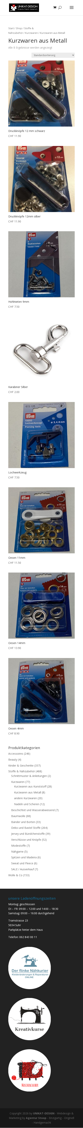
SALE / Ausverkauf (22, 869)
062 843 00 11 (28, 937)
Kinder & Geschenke (21, 765)
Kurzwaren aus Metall (27, 792)
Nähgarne (17, 851)
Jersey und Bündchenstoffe (28, 833)
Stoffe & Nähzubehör (21, 771)
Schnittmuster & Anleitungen (29, 776)
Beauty (12, 759)
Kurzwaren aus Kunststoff (30, 786)
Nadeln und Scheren (26, 804)
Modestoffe (18, 845)
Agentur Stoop (36, 1118)
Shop (19, 28)
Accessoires (15, 753)
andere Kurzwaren (25, 798)
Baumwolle (18, 816)
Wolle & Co (15, 875)
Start (11, 28)
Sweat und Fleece (22, 863)
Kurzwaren (31, 33)
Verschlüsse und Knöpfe (26, 839)
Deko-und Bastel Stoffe (26, 828)
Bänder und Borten (23, 822)
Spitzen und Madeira (24, 857)
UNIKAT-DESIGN (43, 1113)
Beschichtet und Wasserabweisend (33, 810)
